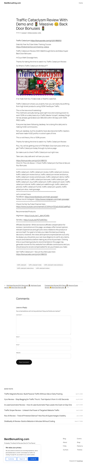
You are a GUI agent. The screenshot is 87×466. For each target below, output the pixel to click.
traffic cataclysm (21, 265)
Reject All (22, 459)
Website (18, 352)
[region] (22, 454)
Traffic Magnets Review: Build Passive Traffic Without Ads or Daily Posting (33, 394)
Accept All (33, 459)
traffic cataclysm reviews (42, 268)
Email (18, 344)
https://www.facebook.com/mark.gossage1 (41, 197)
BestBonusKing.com (12, 3)
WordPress (80, 461)
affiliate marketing (32, 33)
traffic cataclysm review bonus (25, 268)
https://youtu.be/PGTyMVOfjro (35, 220)
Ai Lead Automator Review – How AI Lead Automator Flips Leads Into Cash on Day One (38, 405)
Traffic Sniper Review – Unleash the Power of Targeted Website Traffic (31, 410)
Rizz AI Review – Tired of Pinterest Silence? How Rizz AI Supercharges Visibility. (35, 416)
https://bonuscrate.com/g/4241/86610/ (46, 40)
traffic (39, 33)
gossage (24, 33)
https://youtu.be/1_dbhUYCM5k (37, 215)
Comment (19, 315)
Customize (11, 459)
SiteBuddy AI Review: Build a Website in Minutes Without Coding (29, 421)
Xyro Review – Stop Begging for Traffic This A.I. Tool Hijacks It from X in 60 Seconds (36, 399)
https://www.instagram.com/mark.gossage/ (52, 199)
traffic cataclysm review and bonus (53, 265)
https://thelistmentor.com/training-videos (32, 47)
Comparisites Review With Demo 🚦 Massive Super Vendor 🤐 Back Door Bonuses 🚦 (61, 286)
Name (18, 337)
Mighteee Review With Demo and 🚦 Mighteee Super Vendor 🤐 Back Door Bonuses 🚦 (22, 286)
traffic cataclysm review (35, 265)
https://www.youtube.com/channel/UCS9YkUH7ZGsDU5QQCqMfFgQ (43, 206)
